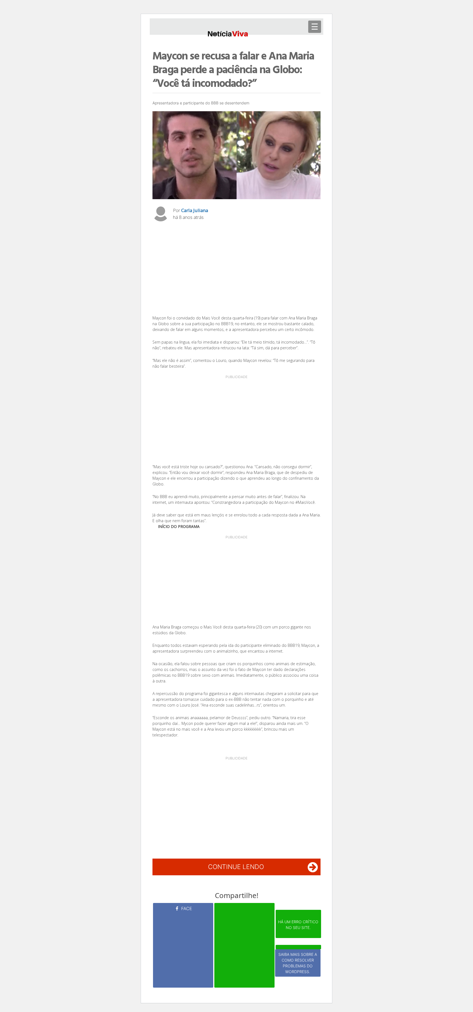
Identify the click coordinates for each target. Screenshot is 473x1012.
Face (186, 908)
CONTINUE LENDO (236, 867)
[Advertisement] (236, 269)
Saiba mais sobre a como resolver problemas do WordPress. (297, 963)
